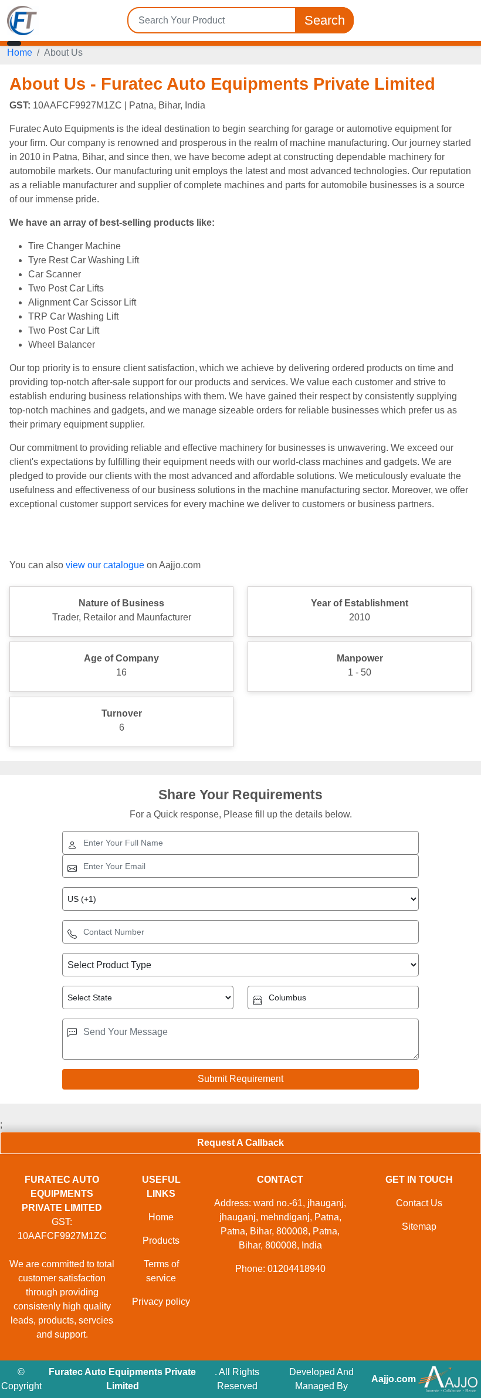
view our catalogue (105, 565)
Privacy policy (161, 1302)
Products (161, 1241)
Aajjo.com (393, 1379)
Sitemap (419, 1226)
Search (324, 20)
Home (19, 52)
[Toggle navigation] (14, 43)
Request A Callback (240, 1143)
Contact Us (419, 1203)
